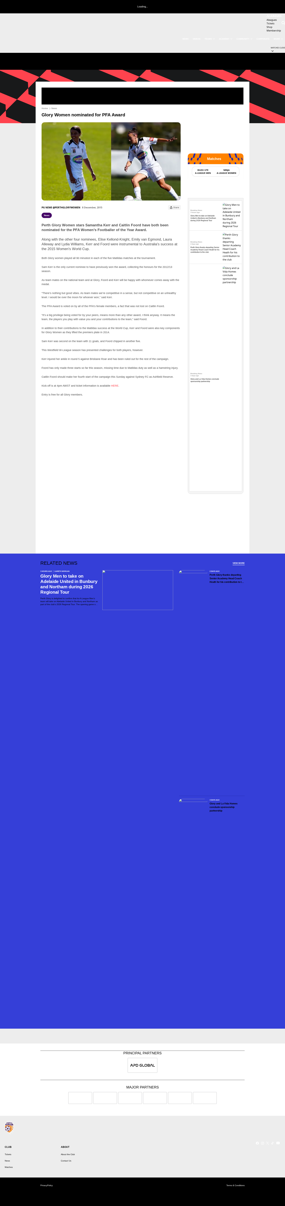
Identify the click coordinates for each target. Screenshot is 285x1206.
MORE (277, 39)
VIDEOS (196, 39)
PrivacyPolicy (46, 1185)
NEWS (185, 39)
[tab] (203, 172)
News (54, 108)
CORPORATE (263, 39)
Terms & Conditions (235, 1185)
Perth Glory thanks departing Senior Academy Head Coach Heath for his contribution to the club (204, 249)
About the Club (68, 1154)
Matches (9, 1167)
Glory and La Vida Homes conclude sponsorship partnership (223, 807)
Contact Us (66, 1161)
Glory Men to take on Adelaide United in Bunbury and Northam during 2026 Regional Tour (203, 218)
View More (239, 563)
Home (45, 108)
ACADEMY (224, 39)
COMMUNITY (242, 39)
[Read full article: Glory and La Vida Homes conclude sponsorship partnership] (232, 377)
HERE (114, 385)
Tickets (8, 1154)
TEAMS (208, 39)
